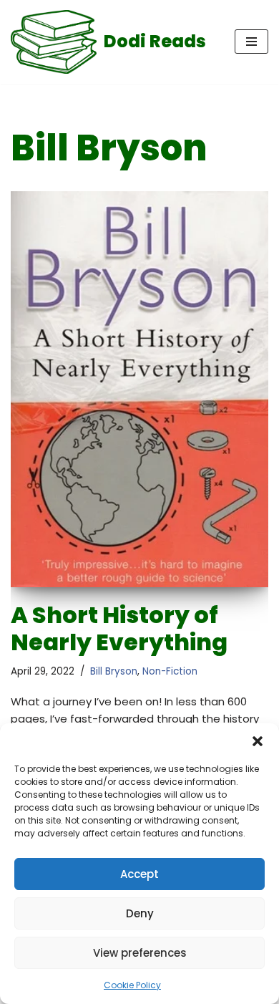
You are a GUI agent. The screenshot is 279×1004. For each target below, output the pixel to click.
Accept (139, 874)
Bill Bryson (113, 671)
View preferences (140, 952)
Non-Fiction (169, 671)
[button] (257, 741)
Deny (140, 913)
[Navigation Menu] (251, 41)
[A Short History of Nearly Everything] (139, 389)
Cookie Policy (132, 985)
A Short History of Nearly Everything (119, 628)
